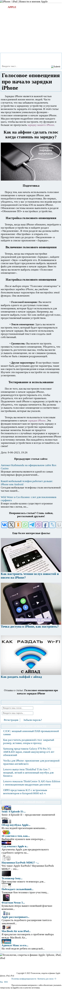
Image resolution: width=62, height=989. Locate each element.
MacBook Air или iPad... (16, 931)
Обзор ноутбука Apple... (16, 824)
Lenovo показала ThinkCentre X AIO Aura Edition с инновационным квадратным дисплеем (31, 783)
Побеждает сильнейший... (17, 889)
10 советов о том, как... (16, 835)
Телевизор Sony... (12, 878)
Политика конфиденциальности (23, 979)
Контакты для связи (45, 979)
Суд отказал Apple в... (15, 846)
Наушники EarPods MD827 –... (20, 862)
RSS (6, 982)
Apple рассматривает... (15, 916)
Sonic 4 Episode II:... (14, 811)
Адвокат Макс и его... (15, 945)
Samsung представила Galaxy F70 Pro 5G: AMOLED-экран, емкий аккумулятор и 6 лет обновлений (28, 752)
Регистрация (11, 719)
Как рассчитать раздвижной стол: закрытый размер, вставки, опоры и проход (28, 741)
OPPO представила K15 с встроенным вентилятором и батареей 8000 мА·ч (25, 792)
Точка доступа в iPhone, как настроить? (30, 626)
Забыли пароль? (32, 719)
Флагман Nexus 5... (13, 902)
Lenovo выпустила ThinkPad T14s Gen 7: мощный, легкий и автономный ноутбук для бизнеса (28, 772)
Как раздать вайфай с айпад (21, 676)
